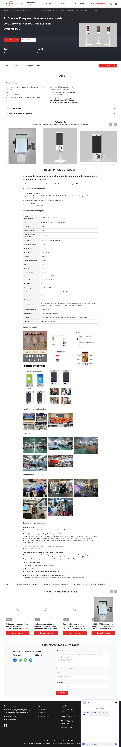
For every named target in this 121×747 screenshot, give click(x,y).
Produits (12, 10)
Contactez (62, 693)
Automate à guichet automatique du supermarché (89, 584)
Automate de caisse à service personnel (55, 584)
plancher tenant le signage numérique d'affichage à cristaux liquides (67, 722)
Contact (40, 720)
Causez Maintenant (11, 40)
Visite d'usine (41, 712)
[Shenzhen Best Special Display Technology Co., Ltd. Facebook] (5, 725)
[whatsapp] (20, 660)
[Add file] (83, 744)
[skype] (31, 660)
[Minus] (116, 702)
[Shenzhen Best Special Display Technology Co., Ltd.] (9, 3)
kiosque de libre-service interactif (27, 584)
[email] (15, 660)
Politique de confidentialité (70, 741)
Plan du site (47, 741)
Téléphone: (60, 682)
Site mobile (57, 741)
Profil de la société (42, 709)
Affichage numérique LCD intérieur (66, 710)
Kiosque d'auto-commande (25, 10)
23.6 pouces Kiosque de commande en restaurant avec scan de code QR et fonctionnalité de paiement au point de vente (46, 628)
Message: (60, 651)
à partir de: (60, 673)
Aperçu (6, 10)
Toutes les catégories (66, 727)
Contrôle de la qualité (43, 716)
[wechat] (25, 660)
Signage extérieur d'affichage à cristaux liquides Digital (67, 715)
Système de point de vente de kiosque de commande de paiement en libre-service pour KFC (50, 184)
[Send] (116, 744)
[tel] (36, 660)
